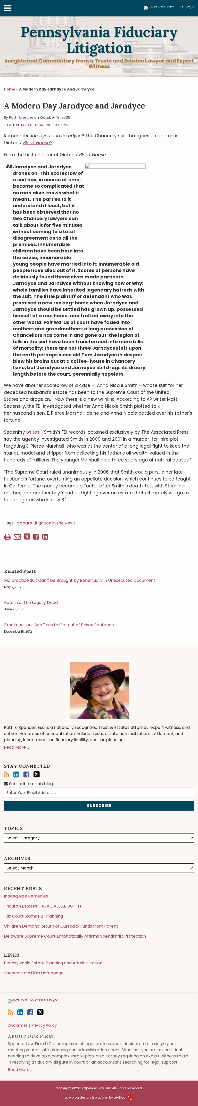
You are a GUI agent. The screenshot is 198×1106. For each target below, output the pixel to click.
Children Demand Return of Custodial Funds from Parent (61, 926)
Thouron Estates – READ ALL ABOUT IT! (42, 906)
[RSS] (6, 774)
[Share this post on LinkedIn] (45, 536)
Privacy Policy (44, 1025)
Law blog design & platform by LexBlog (95, 1097)
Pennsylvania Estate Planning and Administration (53, 963)
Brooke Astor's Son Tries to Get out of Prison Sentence (59, 625)
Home (9, 89)
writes (32, 432)
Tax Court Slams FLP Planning (33, 916)
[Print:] (7, 536)
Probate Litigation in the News (44, 125)
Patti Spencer (21, 117)
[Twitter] (37, 774)
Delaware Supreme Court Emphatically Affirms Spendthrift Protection (75, 936)
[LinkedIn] (16, 774)
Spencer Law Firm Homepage (34, 973)
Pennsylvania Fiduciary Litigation (99, 40)
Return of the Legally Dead (31, 602)
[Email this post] (17, 536)
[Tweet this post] (27, 536)
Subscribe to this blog (30, 783)
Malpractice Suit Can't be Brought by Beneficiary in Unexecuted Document (79, 580)
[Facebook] (26, 774)
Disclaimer (17, 1025)
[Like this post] (36, 536)
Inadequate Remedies (26, 896)
